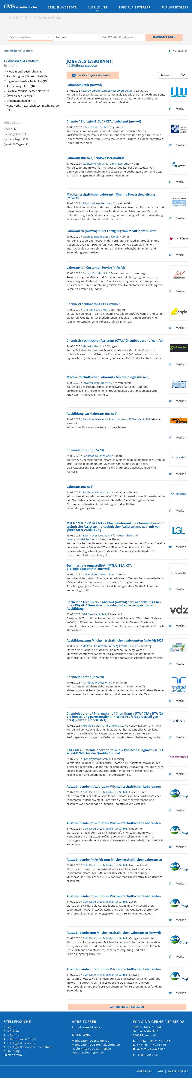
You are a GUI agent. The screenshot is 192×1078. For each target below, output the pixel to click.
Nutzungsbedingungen (88, 1052)
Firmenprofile (13, 1055)
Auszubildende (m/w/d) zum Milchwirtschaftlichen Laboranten (114, 786)
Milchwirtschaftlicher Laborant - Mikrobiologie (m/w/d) (108, 377)
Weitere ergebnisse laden (127, 1007)
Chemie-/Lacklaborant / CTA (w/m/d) (94, 304)
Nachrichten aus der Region (91, 1048)
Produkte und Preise (86, 1027)
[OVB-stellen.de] (20, 6)
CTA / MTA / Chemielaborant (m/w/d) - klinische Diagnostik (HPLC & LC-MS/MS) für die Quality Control (115, 751)
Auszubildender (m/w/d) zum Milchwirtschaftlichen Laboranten (114, 860)
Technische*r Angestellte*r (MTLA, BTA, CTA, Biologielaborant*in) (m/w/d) (100, 567)
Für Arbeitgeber (175, 7)
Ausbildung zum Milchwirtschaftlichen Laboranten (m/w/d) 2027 (115, 640)
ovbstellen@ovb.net (151, 1049)
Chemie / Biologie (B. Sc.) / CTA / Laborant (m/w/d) (104, 121)
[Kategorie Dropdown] (49, 37)
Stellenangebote (62, 7)
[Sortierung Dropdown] (184, 75)
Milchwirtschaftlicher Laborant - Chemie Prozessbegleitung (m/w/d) (111, 196)
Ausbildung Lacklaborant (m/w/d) (92, 414)
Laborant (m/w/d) (80, 487)
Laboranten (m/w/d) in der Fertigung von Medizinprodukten (111, 231)
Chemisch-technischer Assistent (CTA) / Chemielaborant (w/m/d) (115, 340)
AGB (160, 1071)
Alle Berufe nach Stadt (19, 1039)
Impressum (144, 1071)
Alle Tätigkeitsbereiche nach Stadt (28, 1047)
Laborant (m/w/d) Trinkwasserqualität (95, 158)
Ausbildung (12, 1051)
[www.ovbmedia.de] (36, 17)
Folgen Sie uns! (147, 1054)
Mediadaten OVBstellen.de (90, 1040)
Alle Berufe (11, 1035)
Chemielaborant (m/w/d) (85, 450)
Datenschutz (178, 1071)
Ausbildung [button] (97, 7)
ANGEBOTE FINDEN (164, 37)
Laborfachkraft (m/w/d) (84, 85)
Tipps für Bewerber (134, 7)
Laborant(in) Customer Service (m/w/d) (96, 267)
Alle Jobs (10, 1027)
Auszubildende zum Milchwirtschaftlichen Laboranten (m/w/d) (114, 933)
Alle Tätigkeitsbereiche (20, 1043)
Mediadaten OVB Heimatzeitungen (96, 1044)
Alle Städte (11, 1031)
